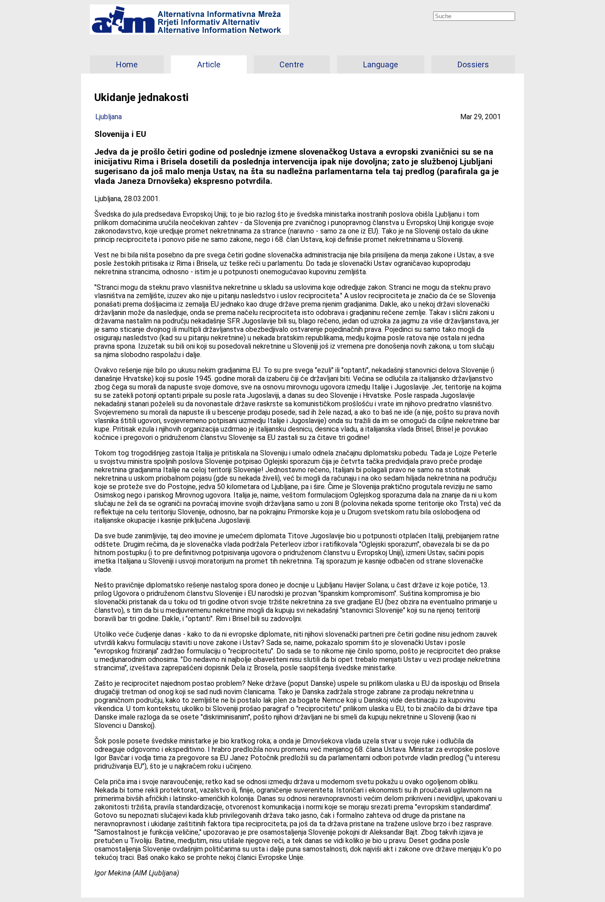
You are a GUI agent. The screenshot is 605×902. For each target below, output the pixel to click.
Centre (291, 64)
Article (209, 64)
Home (127, 64)
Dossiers (473, 64)
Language (380, 64)
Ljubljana (108, 117)
